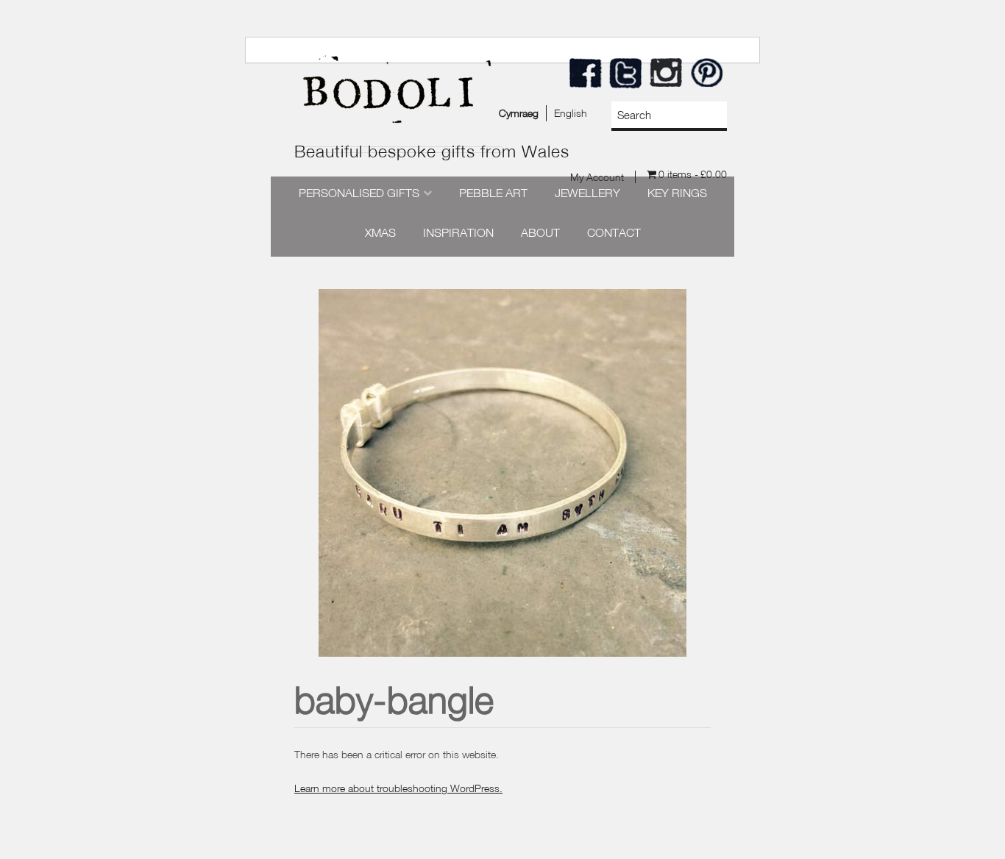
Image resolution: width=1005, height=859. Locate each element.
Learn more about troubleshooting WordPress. (398, 788)
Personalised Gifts (359, 192)
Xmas (380, 232)
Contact (614, 232)
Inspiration (458, 232)
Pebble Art (493, 192)
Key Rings (677, 192)
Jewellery (587, 192)
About (540, 232)
